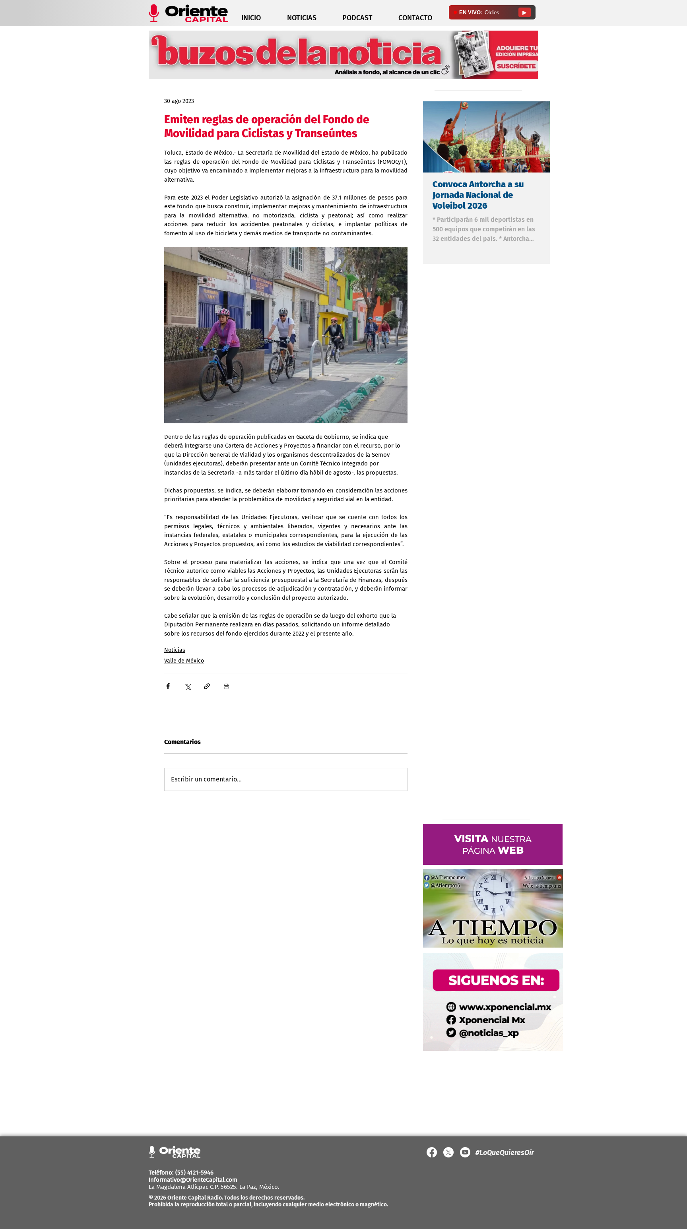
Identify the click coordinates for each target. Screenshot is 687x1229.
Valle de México (184, 660)
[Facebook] (432, 1152)
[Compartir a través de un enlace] (207, 686)
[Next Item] (537, 137)
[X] (448, 1152)
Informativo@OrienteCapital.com (193, 1179)
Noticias (174, 650)
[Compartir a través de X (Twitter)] (187, 686)
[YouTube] (465, 1152)
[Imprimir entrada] (226, 686)
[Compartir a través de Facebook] (168, 686)
